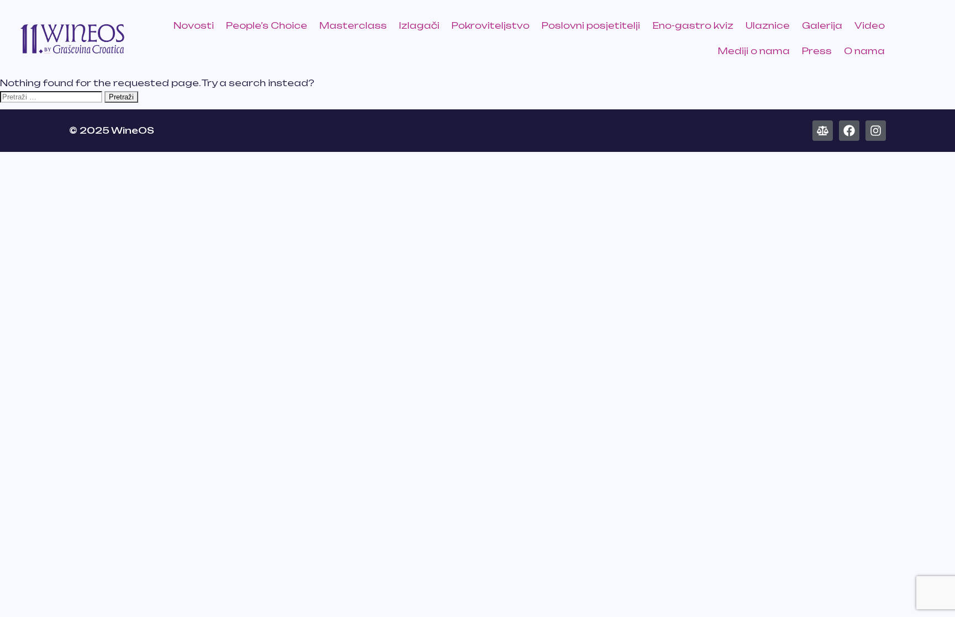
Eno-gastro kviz (692, 25)
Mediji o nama (754, 50)
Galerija (822, 25)
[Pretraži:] (51, 96)
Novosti (194, 25)
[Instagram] (875, 130)
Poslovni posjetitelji (591, 25)
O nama (864, 50)
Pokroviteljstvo (490, 25)
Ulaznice (768, 25)
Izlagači (419, 25)
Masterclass (353, 25)
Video (869, 25)
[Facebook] (849, 130)
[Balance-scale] (822, 130)
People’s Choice (266, 25)
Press (817, 50)
